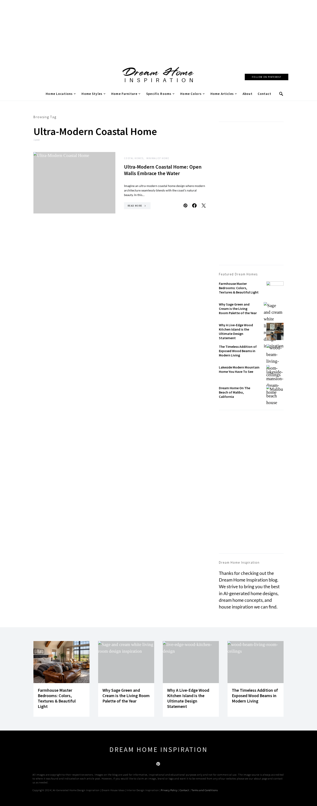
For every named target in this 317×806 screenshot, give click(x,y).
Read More (135, 205)
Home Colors (191, 94)
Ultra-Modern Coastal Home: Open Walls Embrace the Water (163, 170)
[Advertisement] (158, 30)
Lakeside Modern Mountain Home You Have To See (239, 369)
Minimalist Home (157, 158)
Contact (264, 94)
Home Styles (92, 94)
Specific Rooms (158, 94)
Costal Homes (134, 158)
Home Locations (59, 94)
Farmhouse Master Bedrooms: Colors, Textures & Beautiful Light (239, 287)
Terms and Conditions (204, 790)
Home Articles (222, 94)
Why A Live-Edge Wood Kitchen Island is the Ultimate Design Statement (236, 331)
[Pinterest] (158, 764)
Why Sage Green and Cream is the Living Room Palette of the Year (238, 308)
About (248, 94)
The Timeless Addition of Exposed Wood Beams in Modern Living (238, 350)
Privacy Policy (169, 790)
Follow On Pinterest (266, 76)
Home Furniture (124, 94)
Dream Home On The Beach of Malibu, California (234, 392)
